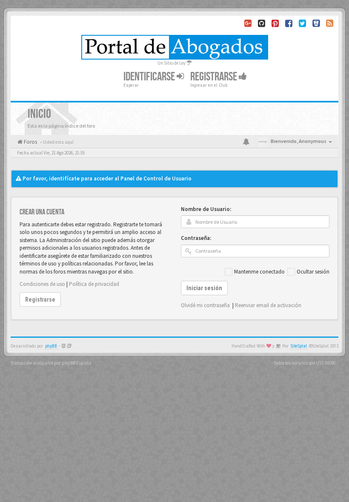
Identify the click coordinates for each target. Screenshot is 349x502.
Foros (30, 141)
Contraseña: (196, 238)
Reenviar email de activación (268, 305)
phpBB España (77, 363)
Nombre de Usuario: (206, 209)
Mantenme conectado (259, 271)
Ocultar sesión (313, 271)
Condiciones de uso (42, 284)
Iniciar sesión (204, 288)
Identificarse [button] (150, 77)
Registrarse (214, 77)
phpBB (51, 346)
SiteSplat (299, 346)
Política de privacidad (94, 284)
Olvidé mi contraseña (205, 305)
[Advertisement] (174, 161)
